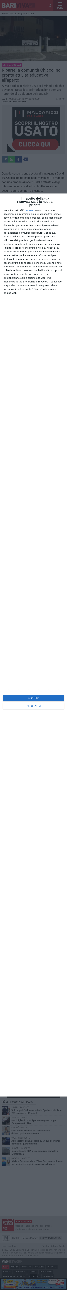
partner (29, 210)
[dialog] (33, 645)
